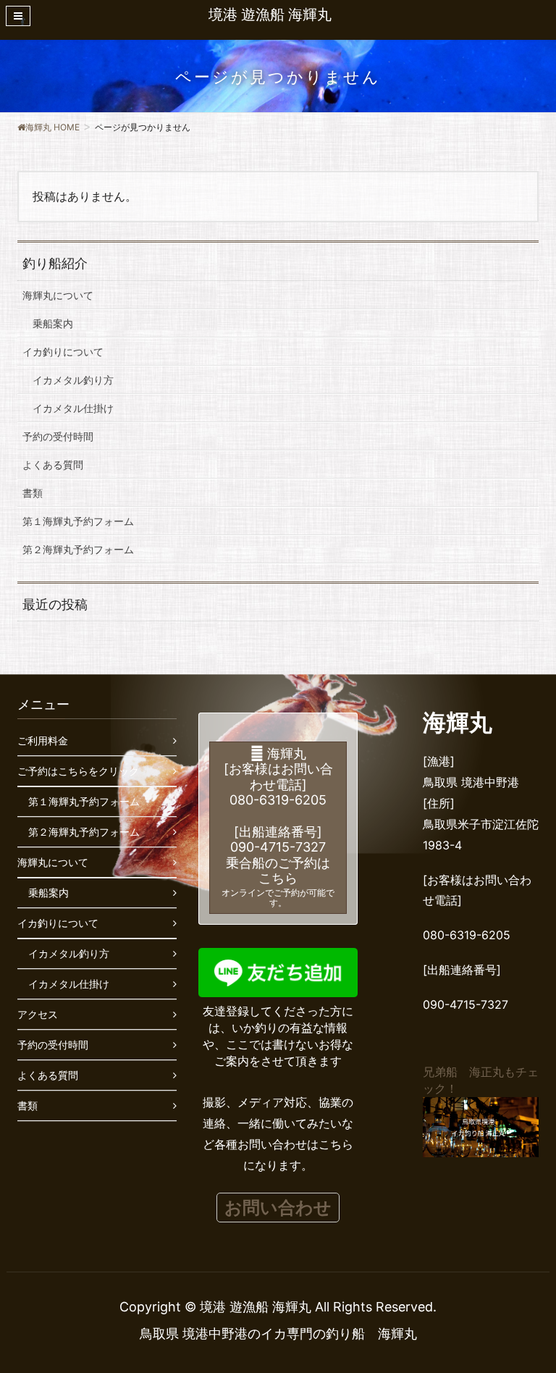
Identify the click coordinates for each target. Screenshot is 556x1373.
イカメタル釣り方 (73, 380)
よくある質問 (52, 464)
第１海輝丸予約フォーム (78, 521)
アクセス (37, 1014)
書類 (32, 493)
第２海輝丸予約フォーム (78, 549)
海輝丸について (57, 295)
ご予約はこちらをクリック (78, 771)
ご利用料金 (42, 740)
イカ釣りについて (63, 351)
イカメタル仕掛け (73, 408)
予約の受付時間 (57, 436)
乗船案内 (53, 323)
